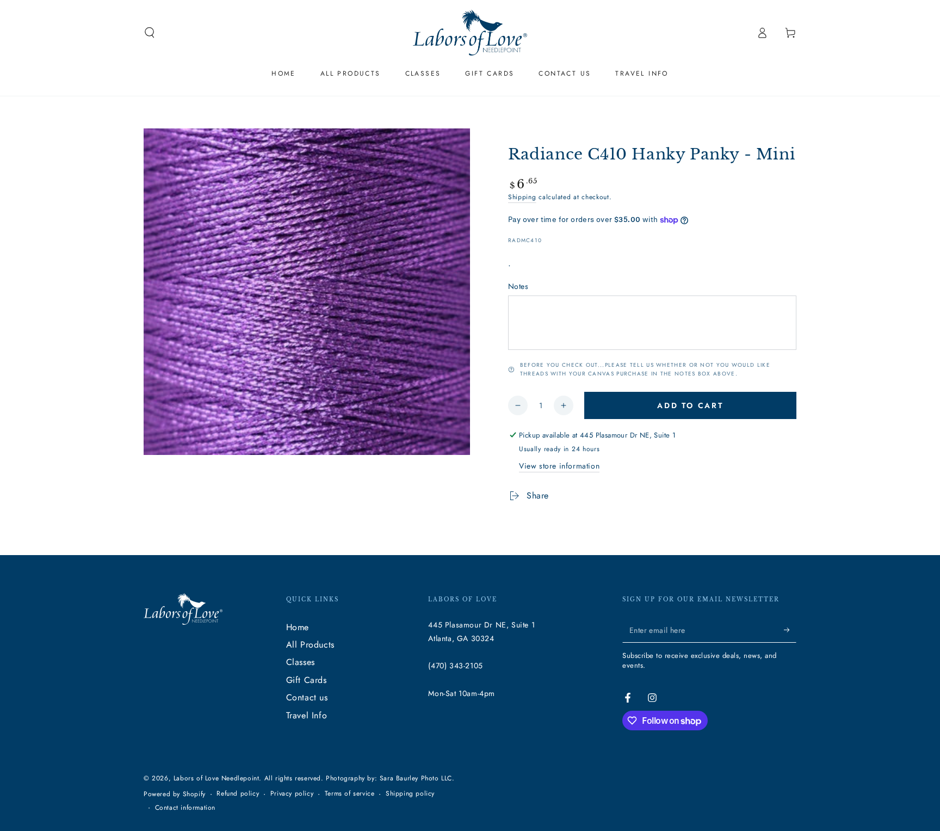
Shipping (522, 197)
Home (297, 627)
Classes (300, 662)
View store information (559, 465)
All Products (310, 644)
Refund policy (238, 793)
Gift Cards (306, 680)
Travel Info (306, 715)
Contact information (185, 807)
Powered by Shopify (175, 794)
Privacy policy (291, 793)
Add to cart (690, 405)
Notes (518, 286)
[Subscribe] (790, 630)
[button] (149, 33)
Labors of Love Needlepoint (216, 778)
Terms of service (350, 793)
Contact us (307, 697)
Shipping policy (410, 793)
